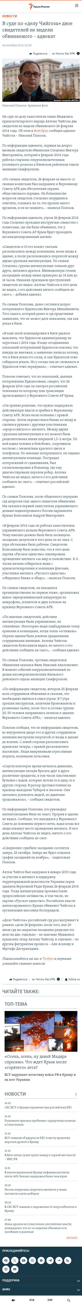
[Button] (38, 53)
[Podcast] (6, 1269)
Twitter (47, 959)
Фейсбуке (41, 131)
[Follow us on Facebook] (6, 1260)
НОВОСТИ (15, 1094)
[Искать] (68, 1300)
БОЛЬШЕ (72, 1238)
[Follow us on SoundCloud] (59, 1260)
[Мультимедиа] (13, 1300)
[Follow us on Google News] (41, 1260)
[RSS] (67, 1260)
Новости (9, 16)
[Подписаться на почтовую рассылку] (14, 1269)
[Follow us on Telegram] (50, 1260)
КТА (31, 1300)
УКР (50, 1300)
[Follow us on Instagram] (32, 1260)
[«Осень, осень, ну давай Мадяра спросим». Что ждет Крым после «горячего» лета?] (41, 1031)
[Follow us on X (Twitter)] (14, 1260)
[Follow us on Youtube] (23, 1260)
